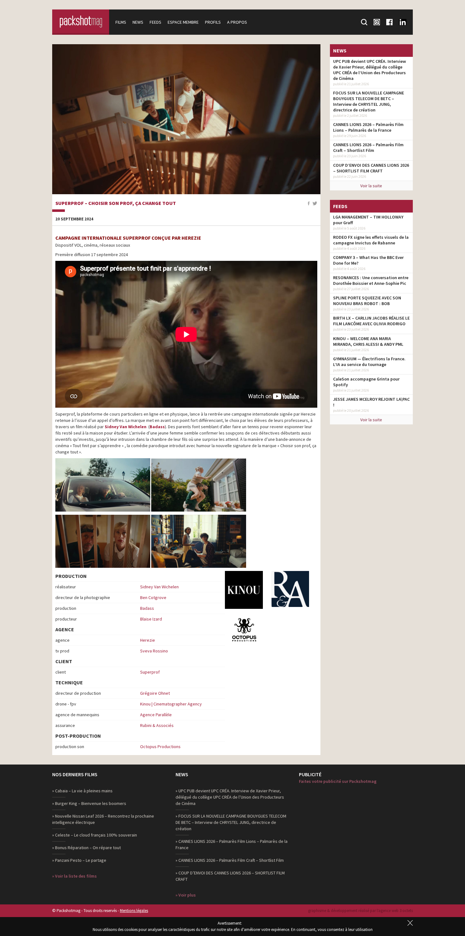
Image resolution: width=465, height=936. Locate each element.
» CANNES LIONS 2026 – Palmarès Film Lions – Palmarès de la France (232, 844)
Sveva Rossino (154, 651)
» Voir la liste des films (74, 876)
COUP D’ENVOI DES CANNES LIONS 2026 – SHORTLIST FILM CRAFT (371, 168)
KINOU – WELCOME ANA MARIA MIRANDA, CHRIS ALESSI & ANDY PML (368, 341)
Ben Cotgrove (153, 597)
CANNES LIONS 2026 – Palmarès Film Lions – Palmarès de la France (368, 127)
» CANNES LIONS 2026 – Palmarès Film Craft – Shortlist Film (230, 860)
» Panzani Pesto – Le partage (79, 860)
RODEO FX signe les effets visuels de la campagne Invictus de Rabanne (371, 240)
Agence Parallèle (156, 714)
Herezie (147, 640)
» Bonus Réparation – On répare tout (86, 847)
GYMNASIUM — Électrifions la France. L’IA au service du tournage (369, 361)
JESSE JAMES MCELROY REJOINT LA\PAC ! (371, 402)
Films (120, 22)
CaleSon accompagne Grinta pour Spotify (366, 381)
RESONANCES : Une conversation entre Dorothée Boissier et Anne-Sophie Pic (370, 280)
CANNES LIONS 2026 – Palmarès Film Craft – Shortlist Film (368, 147)
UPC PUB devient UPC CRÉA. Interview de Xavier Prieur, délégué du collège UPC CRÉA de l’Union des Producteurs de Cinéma (369, 69)
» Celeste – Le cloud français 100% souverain (94, 835)
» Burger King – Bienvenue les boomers (89, 803)
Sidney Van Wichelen (126, 426)
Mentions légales (134, 910)
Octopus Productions (160, 746)
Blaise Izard (151, 619)
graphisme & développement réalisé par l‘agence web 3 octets (360, 910)
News (138, 22)
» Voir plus (186, 895)
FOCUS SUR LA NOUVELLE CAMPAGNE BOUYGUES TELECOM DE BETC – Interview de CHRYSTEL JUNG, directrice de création (368, 101)
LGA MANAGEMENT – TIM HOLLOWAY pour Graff (368, 219)
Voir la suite (371, 186)
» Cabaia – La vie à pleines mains (82, 791)
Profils (213, 22)
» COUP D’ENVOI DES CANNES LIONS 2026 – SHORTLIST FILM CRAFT (230, 876)
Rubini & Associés (157, 725)
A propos (237, 22)
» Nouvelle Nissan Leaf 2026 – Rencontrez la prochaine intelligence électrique (103, 819)
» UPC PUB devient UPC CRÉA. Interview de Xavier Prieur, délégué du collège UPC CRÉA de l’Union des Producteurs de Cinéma (230, 797)
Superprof (150, 672)
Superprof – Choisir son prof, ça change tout (115, 203)
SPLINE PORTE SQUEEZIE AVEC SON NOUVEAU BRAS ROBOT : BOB (367, 300)
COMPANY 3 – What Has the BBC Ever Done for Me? (368, 260)
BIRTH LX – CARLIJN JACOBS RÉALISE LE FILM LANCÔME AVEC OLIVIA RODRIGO (371, 321)
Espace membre (183, 22)
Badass (157, 426)
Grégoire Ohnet (155, 693)
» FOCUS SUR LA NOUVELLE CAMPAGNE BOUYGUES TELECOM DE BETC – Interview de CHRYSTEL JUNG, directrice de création (231, 822)
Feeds (155, 22)
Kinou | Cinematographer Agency (171, 704)
